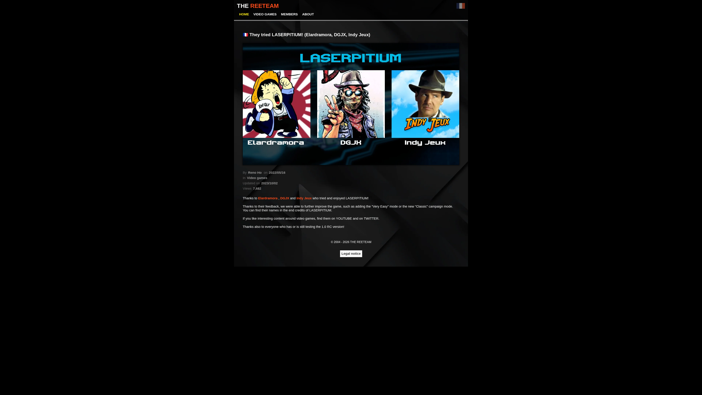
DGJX (285, 198)
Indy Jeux (305, 198)
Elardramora (268, 198)
